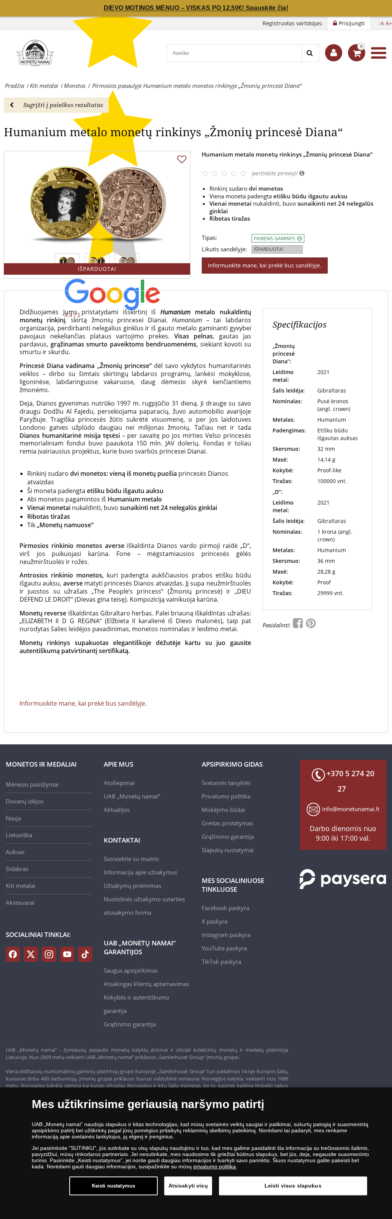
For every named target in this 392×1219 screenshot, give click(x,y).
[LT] (34, 53)
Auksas (15, 852)
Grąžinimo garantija (130, 1024)
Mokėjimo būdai (223, 809)
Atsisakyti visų (188, 1186)
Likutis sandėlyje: (224, 249)
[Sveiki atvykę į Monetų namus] (333, 52)
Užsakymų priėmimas (132, 885)
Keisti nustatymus (113, 1186)
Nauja (13, 818)
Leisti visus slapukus (293, 1186)
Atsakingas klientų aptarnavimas (146, 984)
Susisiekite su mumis (131, 859)
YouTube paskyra (224, 948)
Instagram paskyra (226, 935)
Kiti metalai (20, 885)
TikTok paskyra (221, 961)
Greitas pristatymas (227, 823)
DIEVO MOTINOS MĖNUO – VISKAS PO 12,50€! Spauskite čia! (196, 8)
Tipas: (209, 237)
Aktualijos (117, 809)
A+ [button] (388, 23)
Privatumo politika (226, 796)
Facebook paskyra (225, 908)
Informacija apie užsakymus (140, 872)
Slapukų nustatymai (228, 850)
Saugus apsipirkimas (131, 970)
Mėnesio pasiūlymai (32, 784)
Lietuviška (19, 835)
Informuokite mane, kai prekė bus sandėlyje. (265, 265)
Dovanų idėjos (25, 801)
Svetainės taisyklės (226, 783)
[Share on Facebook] (298, 625)
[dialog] (196, 1153)
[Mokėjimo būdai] (343, 878)
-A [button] (381, 23)
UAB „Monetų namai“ (132, 796)
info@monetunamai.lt (350, 809)
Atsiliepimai (119, 783)
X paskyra (214, 921)
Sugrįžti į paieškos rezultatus (63, 105)
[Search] (310, 53)
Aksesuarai (20, 902)
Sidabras (17, 869)
